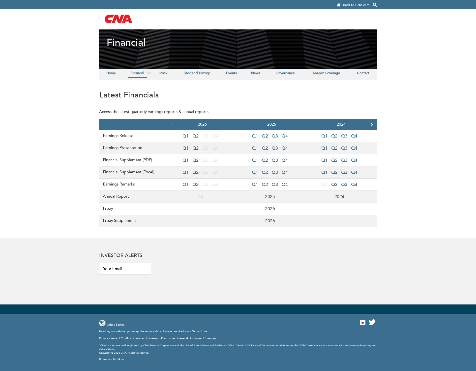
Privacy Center (109, 338)
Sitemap (210, 338)
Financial (137, 73)
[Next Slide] (371, 124)
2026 (270, 208)
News (255, 73)
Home (111, 73)
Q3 (275, 136)
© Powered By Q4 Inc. (112, 359)
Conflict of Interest (133, 338)
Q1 (185, 136)
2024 (339, 196)
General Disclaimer (190, 338)
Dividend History (197, 73)
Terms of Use (199, 331)
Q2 (195, 136)
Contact (363, 73)
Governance (285, 73)
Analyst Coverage (326, 73)
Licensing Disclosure (161, 338)
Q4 (285, 136)
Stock (163, 73)
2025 (270, 196)
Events (231, 73)
